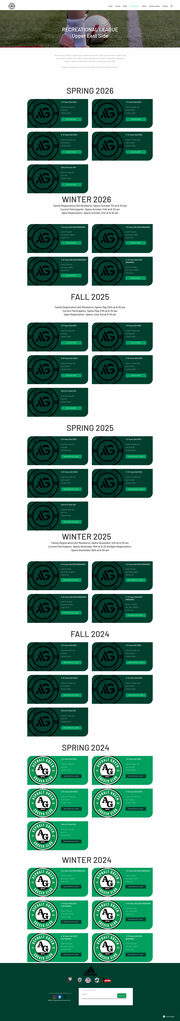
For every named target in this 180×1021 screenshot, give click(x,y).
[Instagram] (54, 997)
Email (84, 994)
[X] (65, 997)
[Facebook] (59, 997)
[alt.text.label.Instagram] (171, 6)
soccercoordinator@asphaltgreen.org (60, 993)
